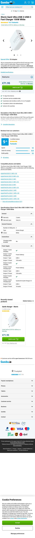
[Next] (31, 40)
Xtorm (3, 14)
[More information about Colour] (2, 232)
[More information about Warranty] (2, 217)
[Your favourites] (29, 2)
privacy (12, 518)
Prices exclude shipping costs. (17, 442)
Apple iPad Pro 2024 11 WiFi (8, 190)
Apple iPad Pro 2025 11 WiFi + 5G (10, 198)
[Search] (32, 7)
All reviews (6, 157)
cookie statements (22, 518)
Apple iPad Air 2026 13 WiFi (8, 184)
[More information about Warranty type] (2, 220)
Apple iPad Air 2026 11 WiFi (8, 179)
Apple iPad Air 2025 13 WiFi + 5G (10, 176)
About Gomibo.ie (7, 448)
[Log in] (25, 2)
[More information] (20, 91)
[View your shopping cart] (32, 2)
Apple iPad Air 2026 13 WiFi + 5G (10, 187)
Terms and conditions (12, 450)
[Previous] (3, 40)
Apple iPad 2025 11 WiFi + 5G (9, 173)
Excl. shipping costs (12, 343)
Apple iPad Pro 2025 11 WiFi (8, 196)
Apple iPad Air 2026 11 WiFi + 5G (10, 182)
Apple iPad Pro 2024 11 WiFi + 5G (10, 193)
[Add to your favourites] (32, 77)
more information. (17, 445)
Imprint (19, 448)
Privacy (14, 448)
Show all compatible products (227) (12, 201)
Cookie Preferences (27, 448)
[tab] (14, 55)
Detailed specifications (7, 72)
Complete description (9, 124)
